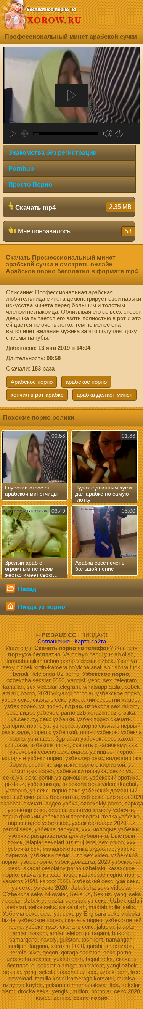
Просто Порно (30, 184)
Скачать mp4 (72, 207)
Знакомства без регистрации (52, 152)
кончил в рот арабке (37, 394)
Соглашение (53, 641)
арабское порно (86, 382)
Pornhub (21, 168)
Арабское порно (32, 382)
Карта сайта (90, 641)
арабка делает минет (104, 394)
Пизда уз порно (40, 607)
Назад (26, 589)
